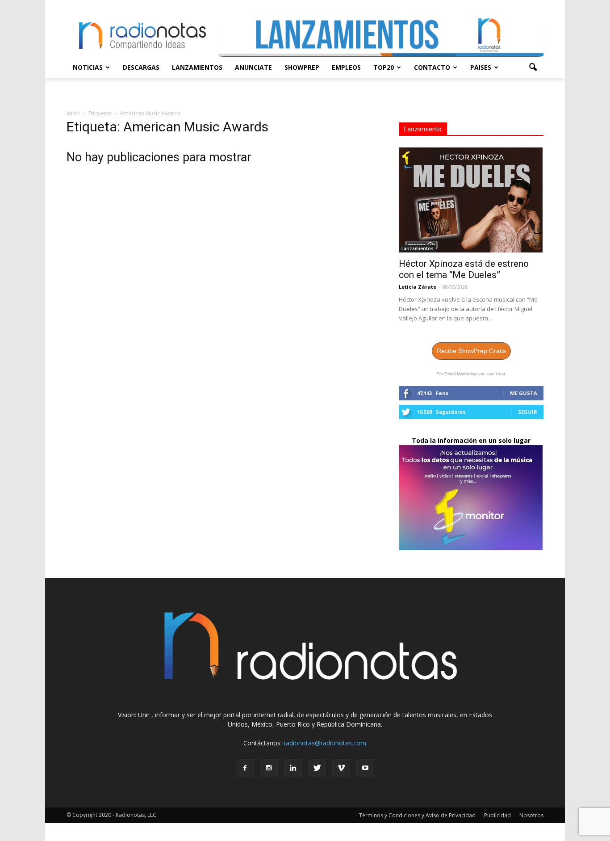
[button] (532, 67)
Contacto (432, 67)
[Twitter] (317, 768)
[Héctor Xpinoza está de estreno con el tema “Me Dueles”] (471, 199)
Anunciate (253, 67)
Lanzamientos (197, 67)
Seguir (527, 411)
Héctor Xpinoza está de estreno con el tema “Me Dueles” (464, 269)
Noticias (88, 67)
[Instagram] (269, 768)
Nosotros (531, 815)
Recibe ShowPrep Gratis (471, 350)
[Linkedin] (293, 768)
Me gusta (523, 393)
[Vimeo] (341, 768)
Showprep (301, 67)
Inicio (73, 113)
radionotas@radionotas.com (325, 743)
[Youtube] (365, 768)
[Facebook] (245, 768)
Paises (480, 67)
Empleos (346, 67)
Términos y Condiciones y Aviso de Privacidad (417, 815)
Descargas (141, 67)
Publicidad (497, 815)
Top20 (383, 67)
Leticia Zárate (417, 286)
